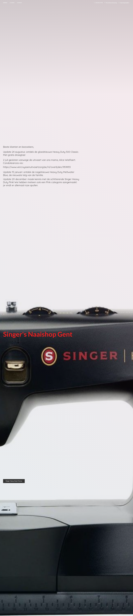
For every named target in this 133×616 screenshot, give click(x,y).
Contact (19, 2)
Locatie (12, 2)
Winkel (5, 2)
